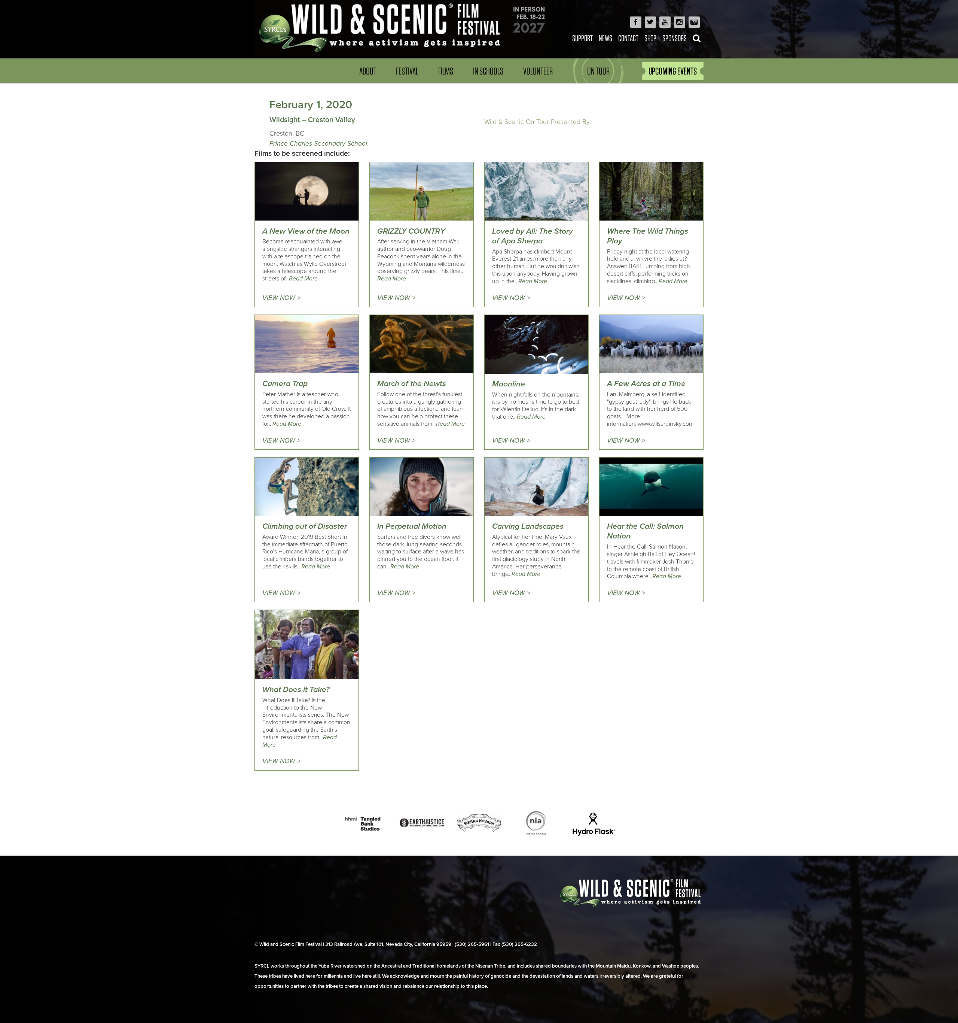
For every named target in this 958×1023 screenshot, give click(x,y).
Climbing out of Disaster (304, 526)
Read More (303, 278)
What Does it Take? (296, 689)
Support (582, 38)
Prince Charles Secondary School (318, 144)
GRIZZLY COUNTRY (411, 231)
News (605, 38)
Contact (628, 38)
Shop (650, 38)
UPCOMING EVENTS (673, 71)
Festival (407, 71)
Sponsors (674, 38)
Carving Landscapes (528, 526)
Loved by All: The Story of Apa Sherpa (532, 236)
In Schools (488, 71)
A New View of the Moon (306, 231)
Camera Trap (285, 383)
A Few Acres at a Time (646, 383)
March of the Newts (411, 383)
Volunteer (538, 71)
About (367, 71)
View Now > (281, 298)
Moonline (508, 384)
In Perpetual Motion (411, 526)
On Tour (598, 71)
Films (445, 71)
